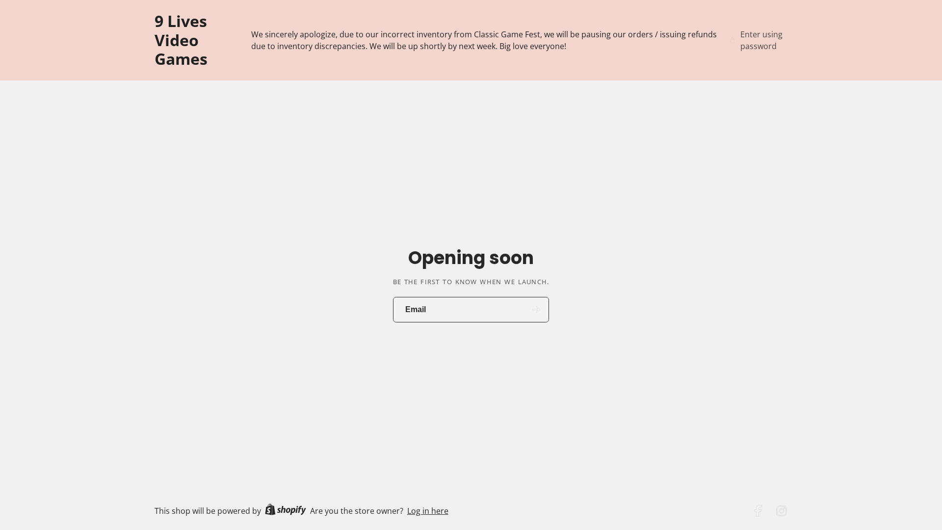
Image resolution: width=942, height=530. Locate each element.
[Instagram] (781, 511)
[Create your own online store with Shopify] (285, 511)
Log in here (427, 510)
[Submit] (536, 310)
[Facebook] (758, 511)
